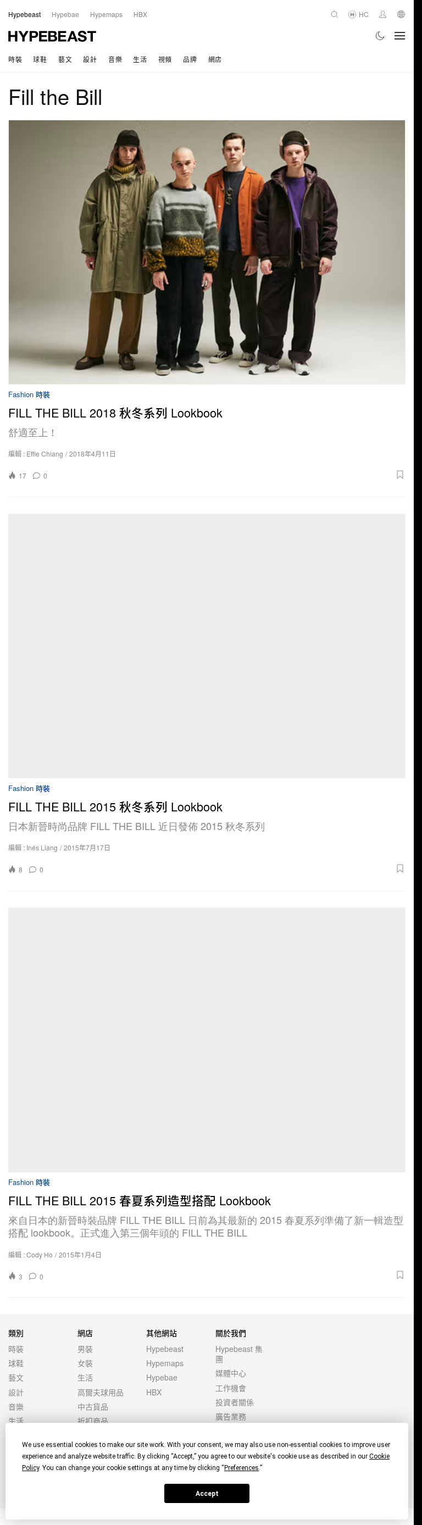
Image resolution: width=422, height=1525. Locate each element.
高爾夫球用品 (100, 1392)
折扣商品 (92, 1420)
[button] (230, 474)
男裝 (85, 1348)
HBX (154, 1392)
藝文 (65, 59)
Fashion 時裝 (29, 394)
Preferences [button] (241, 1468)
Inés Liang (42, 847)
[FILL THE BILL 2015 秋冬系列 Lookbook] (207, 646)
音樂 (115, 59)
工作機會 (230, 1387)
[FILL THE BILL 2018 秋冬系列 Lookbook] (207, 252)
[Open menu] (400, 35)
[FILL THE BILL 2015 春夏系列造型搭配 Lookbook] (207, 1040)
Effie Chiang (44, 453)
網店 (215, 59)
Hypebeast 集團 (239, 1353)
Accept (207, 1494)
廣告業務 (230, 1416)
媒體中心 (230, 1372)
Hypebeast (165, 1348)
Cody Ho (39, 1254)
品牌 (190, 59)
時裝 (15, 59)
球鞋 (40, 59)
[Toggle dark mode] (380, 35)
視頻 (165, 59)
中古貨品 (92, 1406)
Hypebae (161, 1377)
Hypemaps (165, 1362)
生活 (140, 59)
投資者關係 (234, 1401)
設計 (90, 59)
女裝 (85, 1362)
